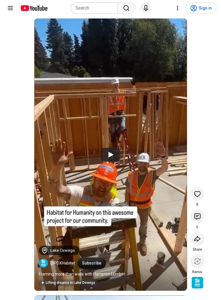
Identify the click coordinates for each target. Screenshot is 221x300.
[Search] (126, 8)
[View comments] (197, 216)
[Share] (197, 239)
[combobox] (95, 8)
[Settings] (177, 8)
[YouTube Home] (34, 8)
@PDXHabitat (62, 263)
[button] (43, 263)
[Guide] (10, 8)
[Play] (110, 155)
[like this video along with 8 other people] (197, 194)
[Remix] (197, 261)
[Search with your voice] (146, 8)
